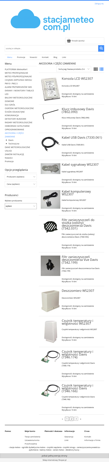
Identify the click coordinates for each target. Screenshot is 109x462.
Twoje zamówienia (32, 436)
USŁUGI (8, 150)
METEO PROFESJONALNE (16, 73)
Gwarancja (68, 436)
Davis (10, 140)
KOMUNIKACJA (12, 115)
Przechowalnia (31, 443)
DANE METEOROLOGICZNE (17, 147)
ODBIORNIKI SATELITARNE (17, 126)
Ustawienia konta (32, 440)
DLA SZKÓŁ (10, 104)
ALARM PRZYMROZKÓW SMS (18, 87)
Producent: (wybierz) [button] (15, 176)
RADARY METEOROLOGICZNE (18, 122)
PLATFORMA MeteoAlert (16, 69)
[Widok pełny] (101, 69)
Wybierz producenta (13, 201)
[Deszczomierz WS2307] (50, 301)
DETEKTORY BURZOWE (15, 119)
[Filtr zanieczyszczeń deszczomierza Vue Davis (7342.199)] (50, 266)
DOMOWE (9, 101)
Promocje (9, 161)
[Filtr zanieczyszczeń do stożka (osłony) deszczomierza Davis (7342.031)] (50, 227)
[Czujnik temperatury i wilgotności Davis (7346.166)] (50, 390)
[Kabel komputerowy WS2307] (50, 199)
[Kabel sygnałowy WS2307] (50, 168)
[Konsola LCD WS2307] (50, 89)
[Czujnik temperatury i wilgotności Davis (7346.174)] (50, 356)
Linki (66, 440)
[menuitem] (10, 57)
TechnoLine (13, 143)
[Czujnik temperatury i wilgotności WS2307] (50, 331)
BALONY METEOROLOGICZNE (19, 97)
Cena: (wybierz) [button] (13, 184)
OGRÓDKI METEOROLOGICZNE (19, 108)
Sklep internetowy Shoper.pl (54, 460)
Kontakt (87, 436)
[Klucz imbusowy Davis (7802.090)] (50, 114)
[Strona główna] (52, 21)
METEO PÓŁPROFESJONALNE (18, 76)
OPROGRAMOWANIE (14, 129)
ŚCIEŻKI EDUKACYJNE (15, 111)
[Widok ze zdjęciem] (96, 69)
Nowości (9, 157)
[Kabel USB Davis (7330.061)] (50, 144)
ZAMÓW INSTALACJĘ (14, 154)
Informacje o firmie (92, 440)
